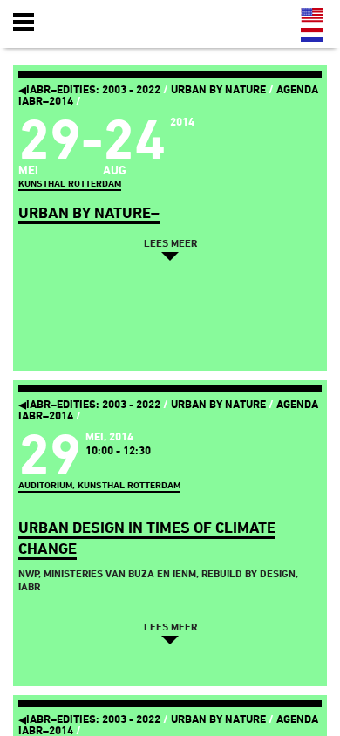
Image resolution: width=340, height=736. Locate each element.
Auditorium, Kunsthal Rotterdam (99, 485)
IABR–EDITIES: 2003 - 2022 (89, 89)
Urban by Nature (218, 89)
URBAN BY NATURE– (89, 212)
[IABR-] (116, 22)
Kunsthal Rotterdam (69, 183)
